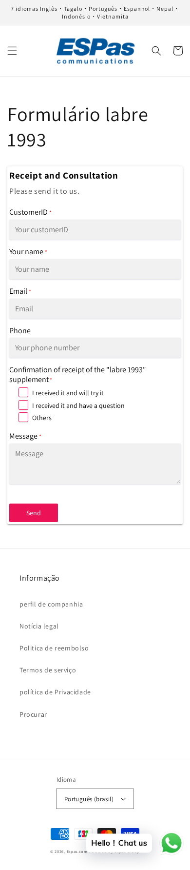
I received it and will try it (68, 392)
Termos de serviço (47, 670)
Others (42, 417)
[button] (12, 50)
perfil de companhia (51, 604)
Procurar (33, 714)
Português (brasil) (89, 799)
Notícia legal (39, 626)
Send (33, 512)
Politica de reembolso (54, 648)
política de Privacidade (55, 692)
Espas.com (77, 851)
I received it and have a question (78, 405)
